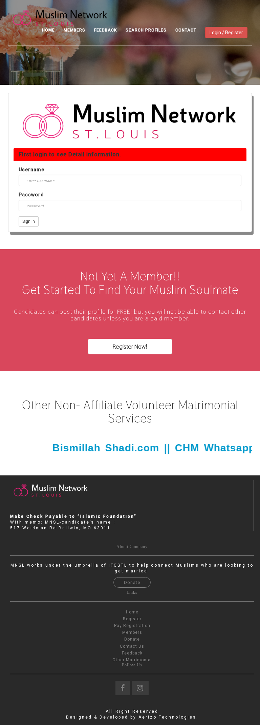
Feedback (105, 30)
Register (132, 618)
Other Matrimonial (132, 660)
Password (31, 194)
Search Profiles (146, 30)
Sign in (28, 221)
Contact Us (132, 646)
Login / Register (226, 32)
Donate (132, 582)
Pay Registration (132, 625)
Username (31, 169)
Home (48, 30)
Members (74, 30)
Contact (185, 30)
